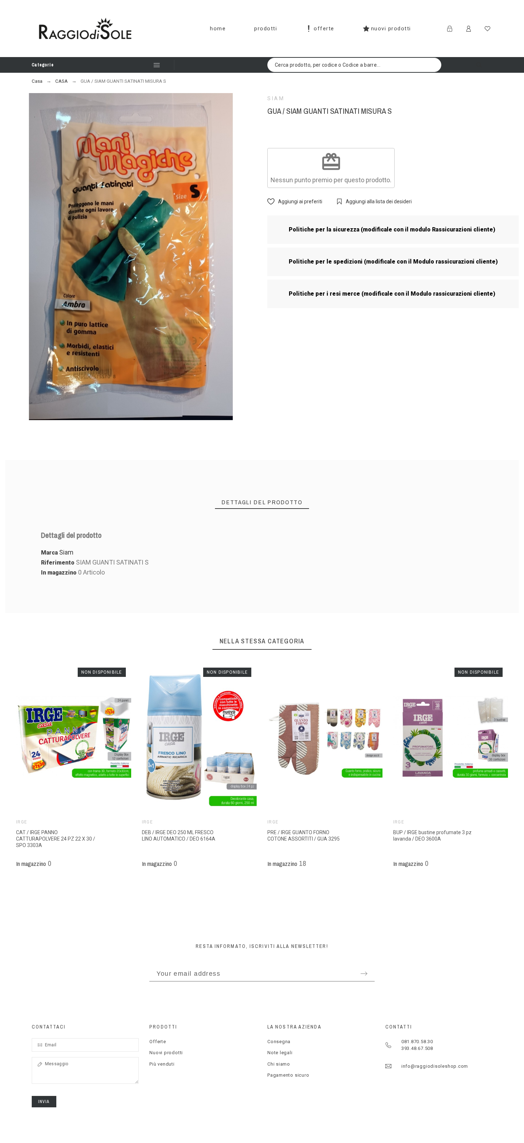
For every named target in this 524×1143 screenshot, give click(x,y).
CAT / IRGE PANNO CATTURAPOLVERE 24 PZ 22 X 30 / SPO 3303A (55, 839)
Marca (49, 552)
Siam (276, 98)
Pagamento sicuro (288, 1075)
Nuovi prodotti (166, 1052)
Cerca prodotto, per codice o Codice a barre (484, 65)
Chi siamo (278, 1064)
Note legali (280, 1052)
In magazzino (59, 572)
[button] (63, 737)
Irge (21, 822)
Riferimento (58, 562)
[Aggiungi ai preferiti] (84, 737)
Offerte (157, 1041)
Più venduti (162, 1064)
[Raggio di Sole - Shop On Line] (85, 28)
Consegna (279, 1041)
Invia (44, 1101)
